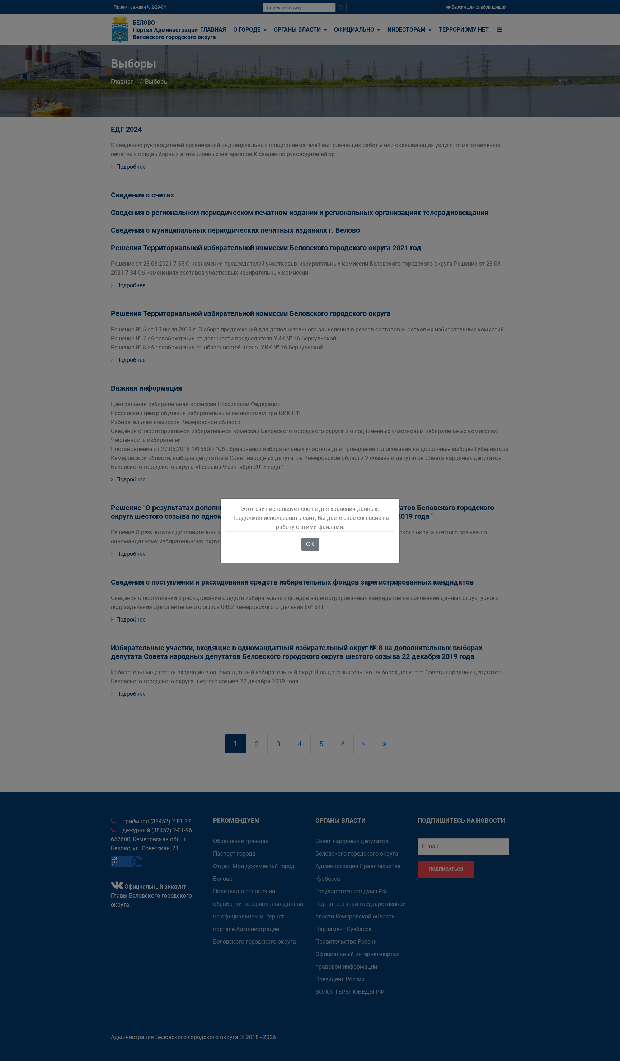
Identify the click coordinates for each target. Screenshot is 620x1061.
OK (310, 544)
